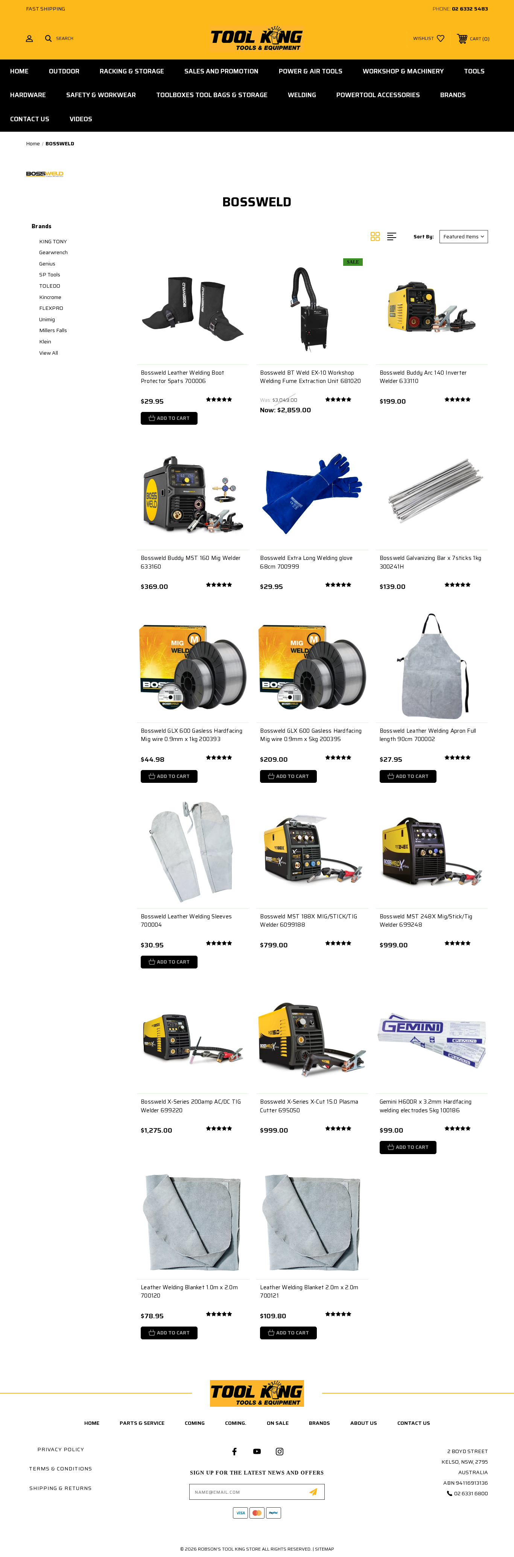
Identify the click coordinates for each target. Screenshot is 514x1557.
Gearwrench (53, 252)
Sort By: (424, 237)
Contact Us (29, 119)
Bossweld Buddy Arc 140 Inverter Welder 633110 (423, 377)
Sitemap (324, 1548)
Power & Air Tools (310, 71)
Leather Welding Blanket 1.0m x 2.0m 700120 (189, 1292)
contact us (413, 1423)
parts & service (142, 1423)
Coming (195, 1423)
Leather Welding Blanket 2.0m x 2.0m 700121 (309, 1292)
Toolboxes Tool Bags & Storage (212, 95)
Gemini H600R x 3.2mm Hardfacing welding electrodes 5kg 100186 (426, 1106)
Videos (81, 119)
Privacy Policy (60, 1449)
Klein (45, 341)
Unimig (47, 319)
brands (319, 1423)
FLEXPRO (51, 308)
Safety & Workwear (101, 95)
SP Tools (49, 274)
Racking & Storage (132, 71)
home (91, 1423)
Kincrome (50, 297)
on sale (278, 1423)
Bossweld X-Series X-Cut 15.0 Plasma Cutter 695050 (309, 1106)
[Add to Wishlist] (233, 287)
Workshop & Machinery (403, 71)
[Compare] (233, 306)
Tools (474, 71)
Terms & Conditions (60, 1468)
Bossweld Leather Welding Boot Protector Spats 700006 (182, 377)
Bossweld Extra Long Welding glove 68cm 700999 (306, 562)
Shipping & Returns (60, 1488)
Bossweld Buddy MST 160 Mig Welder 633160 (190, 562)
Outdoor (64, 71)
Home (19, 71)
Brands (453, 95)
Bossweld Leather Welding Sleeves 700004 (186, 921)
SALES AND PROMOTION (221, 71)
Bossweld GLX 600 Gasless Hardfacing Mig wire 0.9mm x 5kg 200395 (311, 735)
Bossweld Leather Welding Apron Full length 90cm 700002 (428, 735)
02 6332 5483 (470, 9)
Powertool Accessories (378, 95)
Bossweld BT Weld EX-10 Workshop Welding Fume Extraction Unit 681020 (310, 377)
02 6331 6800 (471, 1493)
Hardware (28, 95)
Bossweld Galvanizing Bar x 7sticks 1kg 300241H (431, 562)
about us (363, 1423)
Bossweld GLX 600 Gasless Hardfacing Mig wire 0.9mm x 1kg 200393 (191, 735)
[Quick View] (233, 268)
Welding (302, 95)
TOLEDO (49, 286)
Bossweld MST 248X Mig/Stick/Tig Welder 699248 (426, 921)
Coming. (235, 1423)
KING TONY (53, 241)
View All (48, 353)
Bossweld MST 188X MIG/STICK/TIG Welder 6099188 (308, 921)
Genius (47, 263)
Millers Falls (53, 330)
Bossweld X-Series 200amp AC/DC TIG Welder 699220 (191, 1106)
